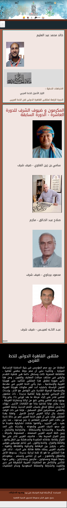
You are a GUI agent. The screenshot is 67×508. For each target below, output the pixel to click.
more (5, 341)
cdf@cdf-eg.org (16, 492)
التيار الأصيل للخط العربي (32, 93)
